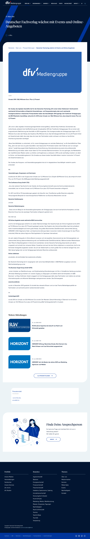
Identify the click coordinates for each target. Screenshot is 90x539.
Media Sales (65, 485)
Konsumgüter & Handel (40, 496)
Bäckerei (35, 479)
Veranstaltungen (9, 479)
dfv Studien (7, 490)
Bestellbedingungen (27, 535)
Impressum (6, 535)
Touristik (35, 518)
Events (64, 488)
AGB (12, 535)
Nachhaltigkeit (37, 507)
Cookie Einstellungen (47, 535)
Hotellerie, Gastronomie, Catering (42, 490)
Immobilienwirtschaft (39, 493)
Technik (35, 512)
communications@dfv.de (27, 527)
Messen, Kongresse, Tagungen (42, 504)
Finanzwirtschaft (38, 485)
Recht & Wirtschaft (38, 509)
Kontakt (64, 493)
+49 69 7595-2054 (16, 398)
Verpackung (36, 520)
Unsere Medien (8, 477)
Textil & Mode (37, 515)
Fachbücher (7, 482)
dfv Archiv (7, 488)
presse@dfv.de (15, 400)
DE (81, 3)
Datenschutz (18, 535)
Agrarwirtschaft (37, 477)
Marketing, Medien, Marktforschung (43, 501)
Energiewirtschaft (38, 482)
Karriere (64, 482)
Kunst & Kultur (37, 498)
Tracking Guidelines (37, 535)
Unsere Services (9, 485)
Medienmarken (66, 479)
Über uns (64, 477)
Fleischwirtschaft (38, 488)
